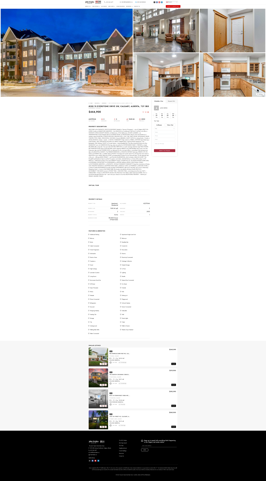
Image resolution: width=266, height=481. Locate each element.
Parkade (92, 295)
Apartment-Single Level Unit (129, 234)
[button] (154, 115)
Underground (93, 326)
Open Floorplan (94, 288)
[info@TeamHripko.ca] (120, 2)
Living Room (93, 276)
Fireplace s (93, 261)
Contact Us (137, 6)
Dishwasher (93, 253)
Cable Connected (94, 246)
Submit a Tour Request (164, 150)
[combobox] (164, 128)
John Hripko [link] (115, 362)
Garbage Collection (127, 261)
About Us (87, 6)
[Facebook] (157, 2)
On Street (124, 284)
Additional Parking (94, 234)
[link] (98, 356)
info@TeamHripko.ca (127, 2)
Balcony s (124, 238)
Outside (124, 288)
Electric (124, 253)
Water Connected (94, 333)
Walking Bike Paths (94, 330)
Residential (97, 103)
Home (91, 103)
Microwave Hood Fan (95, 280)
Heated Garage (126, 265)
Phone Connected (94, 299)
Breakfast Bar (125, 242)
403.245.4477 (109, 2)
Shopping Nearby (94, 310)
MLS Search (104, 6)
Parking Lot (124, 295)
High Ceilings (93, 269)
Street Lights (125, 318)
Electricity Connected (127, 257)
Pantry (91, 291)
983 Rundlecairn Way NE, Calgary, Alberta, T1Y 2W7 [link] (126, 353)
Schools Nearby (126, 303)
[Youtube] (159, 2)
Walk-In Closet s (126, 326)
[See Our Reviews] (136, 2)
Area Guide (111, 6)
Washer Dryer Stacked (127, 330)
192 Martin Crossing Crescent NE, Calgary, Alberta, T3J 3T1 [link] (129, 374)
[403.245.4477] (104, 2)
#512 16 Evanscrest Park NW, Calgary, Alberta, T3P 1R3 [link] (127, 395)
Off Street (92, 284)
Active (111, 351)
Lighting (124, 272)
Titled (123, 322)
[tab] (159, 101)
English (170, 2)
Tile (91, 322)
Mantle (123, 276)
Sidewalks (124, 310)
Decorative (124, 250)
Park (123, 291)
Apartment (104, 103)
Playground (125, 299)
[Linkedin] (162, 2)
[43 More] (232, 75)
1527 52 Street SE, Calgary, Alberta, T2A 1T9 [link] (124, 416)
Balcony (92, 238)
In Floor (124, 269)
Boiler (91, 242)
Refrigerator (93, 303)
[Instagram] (154, 2)
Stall (123, 314)
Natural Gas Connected (128, 280)
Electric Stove (93, 257)
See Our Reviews (141, 2)
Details (173, 364)
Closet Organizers (94, 250)
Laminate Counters (94, 272)
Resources (128, 6)
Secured (92, 307)
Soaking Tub (93, 314)
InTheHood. (147, 475)
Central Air (124, 246)
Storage (92, 318)
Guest (91, 265)
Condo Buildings (120, 6)
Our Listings (95, 6)
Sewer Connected (126, 307)
